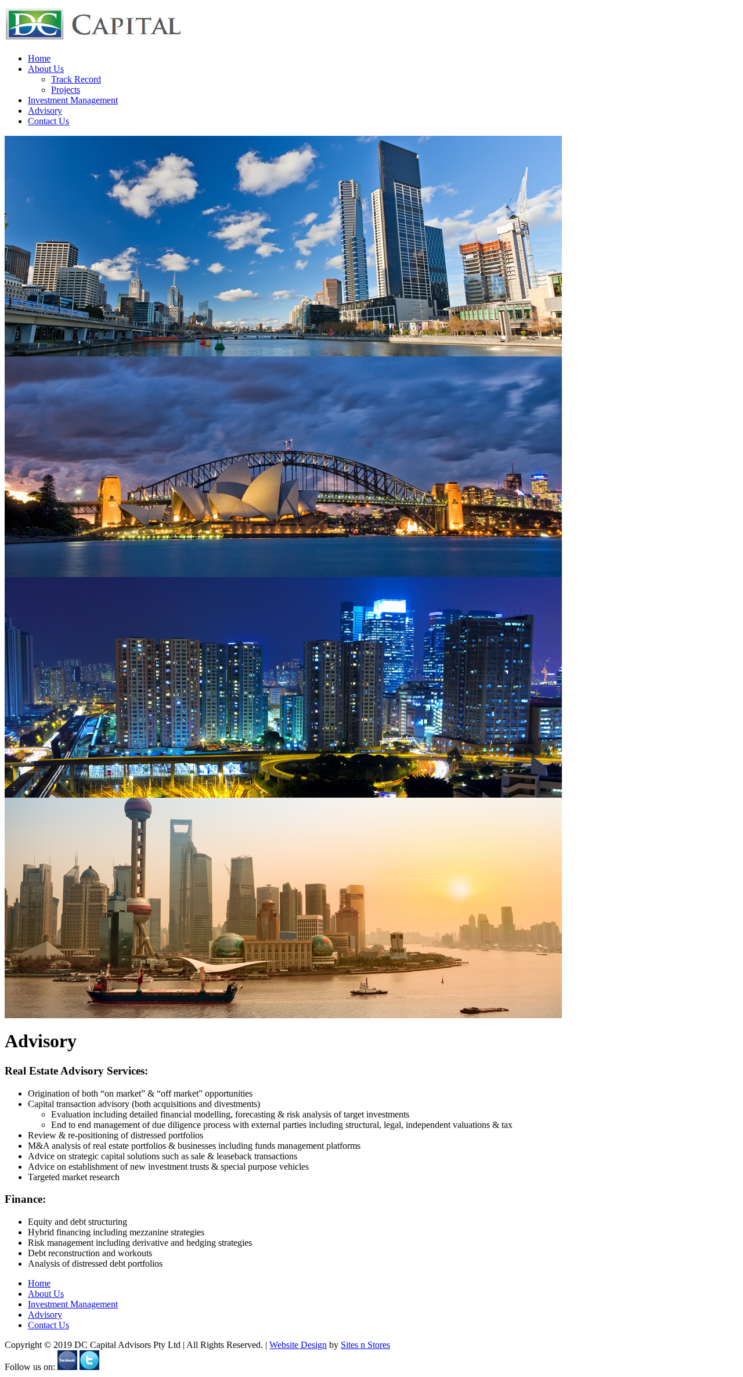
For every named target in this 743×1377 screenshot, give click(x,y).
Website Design (298, 1345)
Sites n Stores (365, 1345)
